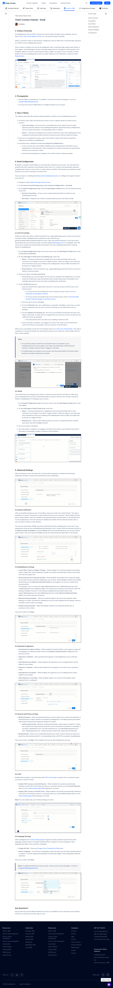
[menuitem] (32, 3)
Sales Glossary (7, 955)
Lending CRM (29, 939)
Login (107, 3)
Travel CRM (29, 947)
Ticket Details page (34, 788)
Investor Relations (76, 945)
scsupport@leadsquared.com (28, 101)
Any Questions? (92, 32)
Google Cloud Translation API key (48, 848)
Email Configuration (93, 26)
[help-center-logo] (9, 3)
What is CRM (6, 931)
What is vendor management (7, 937)
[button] (6, 14)
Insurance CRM (30, 934)
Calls (25, 36)
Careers (73, 950)
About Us (74, 931)
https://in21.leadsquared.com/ (47, 176)
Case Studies (6, 944)
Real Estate (29, 942)
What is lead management (10, 934)
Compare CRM (7, 949)
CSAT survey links (50, 777)
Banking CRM (29, 936)
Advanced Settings (93, 29)
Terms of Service (76, 942)
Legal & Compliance (25, 984)
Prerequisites (92, 21)
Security (73, 939)
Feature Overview (93, 18)
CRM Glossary (7, 952)
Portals (38, 36)
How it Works (92, 24)
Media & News (75, 947)
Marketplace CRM (30, 945)
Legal (72, 936)
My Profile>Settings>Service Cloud (38, 182)
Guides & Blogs (7, 946)
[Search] (86, 3)
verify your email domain (64, 329)
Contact (73, 953)
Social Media (31, 36)
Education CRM (30, 931)
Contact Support (96, 3)
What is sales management (11, 941)
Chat (21, 36)
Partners (73, 934)
